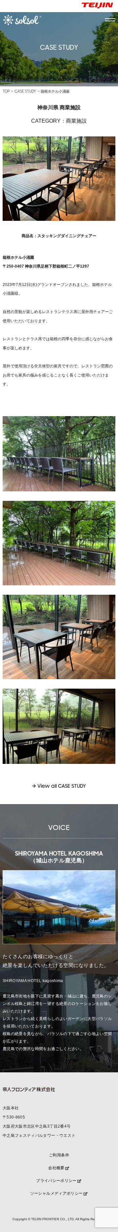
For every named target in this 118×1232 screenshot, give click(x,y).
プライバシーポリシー (56, 1180)
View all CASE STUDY (61, 786)
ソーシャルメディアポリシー (56, 1193)
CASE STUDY (25, 91)
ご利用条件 (59, 1155)
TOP (6, 91)
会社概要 (56, 1168)
